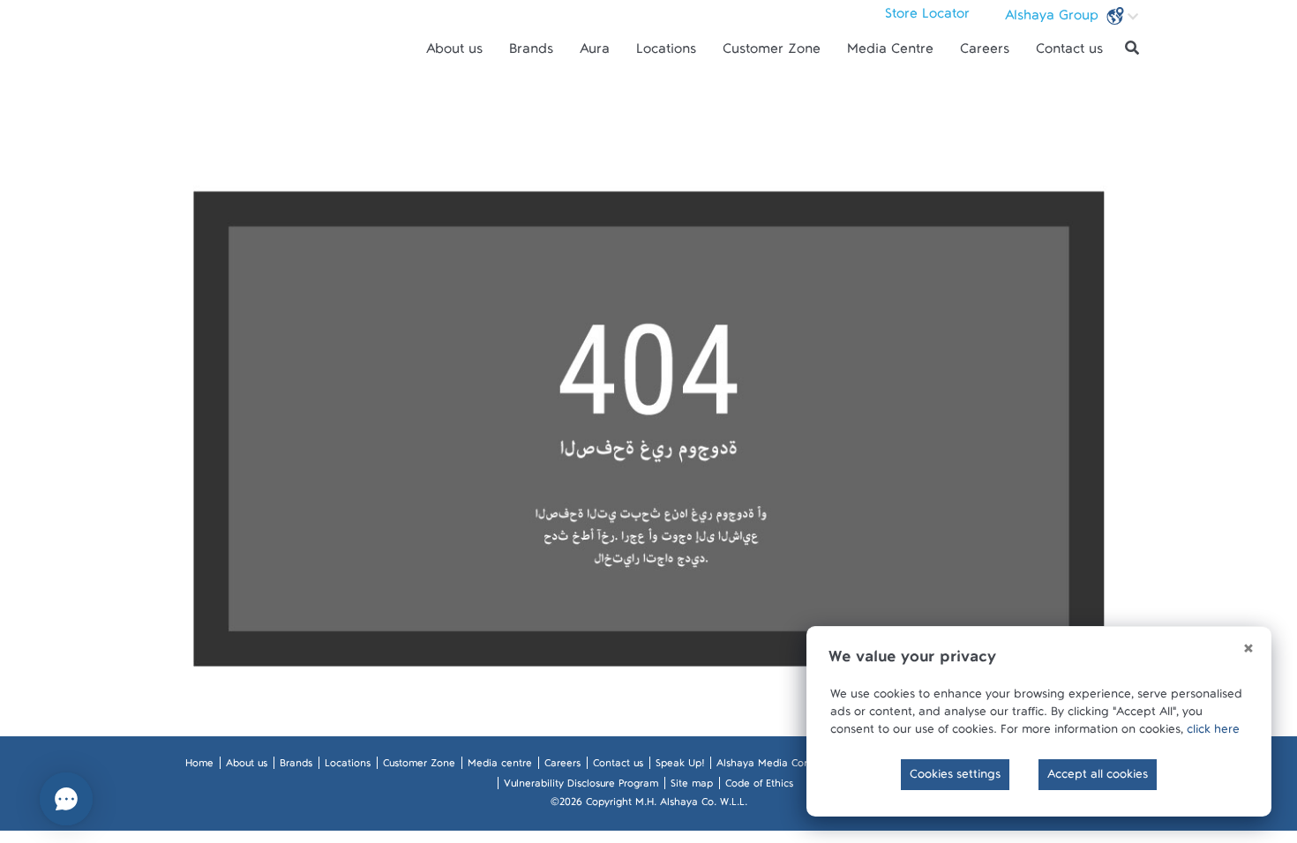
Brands (531, 53)
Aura (595, 53)
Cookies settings (955, 778)
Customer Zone (772, 53)
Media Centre (890, 53)
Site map (692, 787)
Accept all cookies (1097, 778)
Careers (984, 53)
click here (1213, 733)
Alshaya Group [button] (1054, 19)
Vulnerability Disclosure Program (581, 787)
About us (454, 53)
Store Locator (927, 17)
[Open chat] (66, 798)
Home (199, 766)
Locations (666, 53)
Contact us (1069, 53)
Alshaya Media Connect (773, 766)
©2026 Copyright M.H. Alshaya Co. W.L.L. (649, 805)
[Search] (1132, 48)
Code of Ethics (759, 787)
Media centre (500, 766)
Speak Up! (680, 766)
